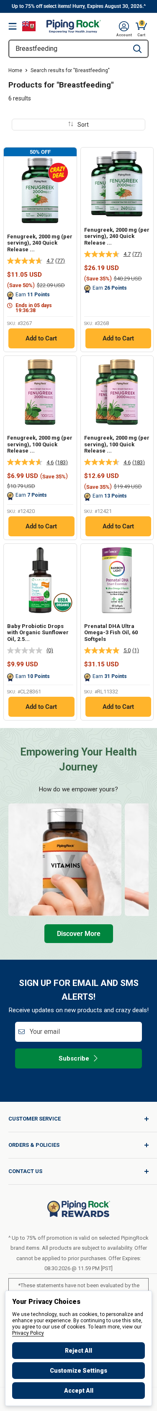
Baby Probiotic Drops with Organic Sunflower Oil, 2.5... (38, 632)
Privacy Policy (28, 1333)
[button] (124, 26)
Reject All (78, 1350)
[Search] (137, 48)
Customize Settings (78, 1370)
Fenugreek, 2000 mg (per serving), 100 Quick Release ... (39, 444)
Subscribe (74, 1058)
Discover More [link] (78, 934)
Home (15, 70)
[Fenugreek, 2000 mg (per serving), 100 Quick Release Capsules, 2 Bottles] (117, 392)
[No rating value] (26, 650)
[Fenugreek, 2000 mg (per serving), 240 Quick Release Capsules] (40, 190)
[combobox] (68, 48)
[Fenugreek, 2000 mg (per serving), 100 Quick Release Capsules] (40, 392)
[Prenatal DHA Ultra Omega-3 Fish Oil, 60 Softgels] (117, 580)
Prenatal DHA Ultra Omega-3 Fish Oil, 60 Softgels (111, 632)
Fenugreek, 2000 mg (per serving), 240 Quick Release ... (39, 243)
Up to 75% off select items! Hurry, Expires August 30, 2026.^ (79, 6)
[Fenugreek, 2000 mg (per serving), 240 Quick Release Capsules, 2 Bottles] (117, 184)
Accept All (78, 1390)
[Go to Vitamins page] (64, 859)
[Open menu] (12, 26)
